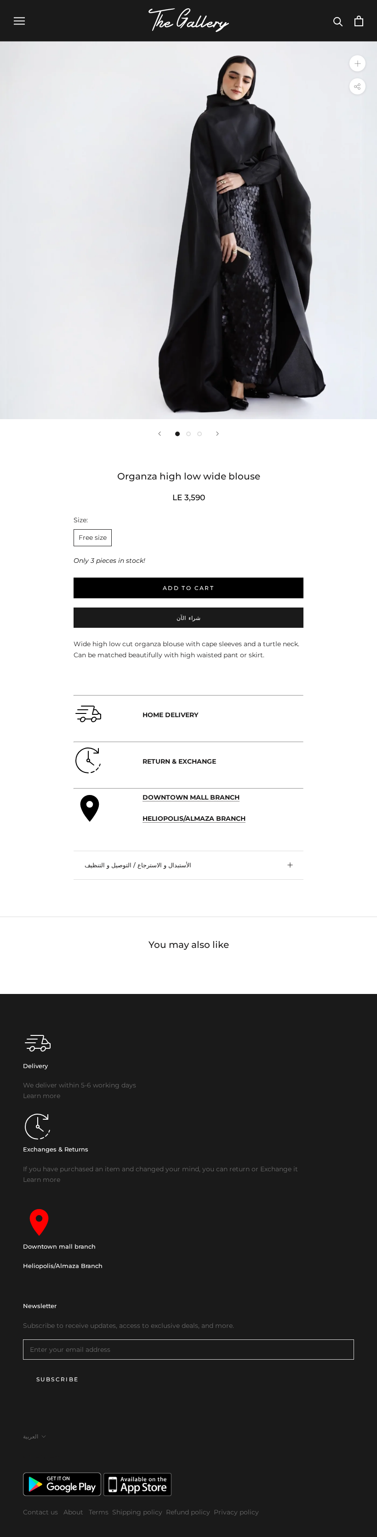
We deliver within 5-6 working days (79, 1085)
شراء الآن (188, 617)
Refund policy (188, 1512)
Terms (99, 1512)
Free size (93, 537)
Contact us (41, 1512)
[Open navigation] (19, 21)
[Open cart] (358, 21)
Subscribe (57, 1379)
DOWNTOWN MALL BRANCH (191, 797)
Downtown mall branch (59, 1246)
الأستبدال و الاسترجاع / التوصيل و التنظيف (138, 865)
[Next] (217, 434)
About (74, 1512)
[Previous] (159, 434)
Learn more (41, 1096)
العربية (30, 1436)
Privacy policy (236, 1512)
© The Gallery (41, 1456)
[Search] (338, 21)
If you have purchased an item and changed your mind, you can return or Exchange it (160, 1169)
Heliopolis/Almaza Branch (63, 1265)
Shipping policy (137, 1512)
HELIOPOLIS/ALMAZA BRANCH (194, 818)
